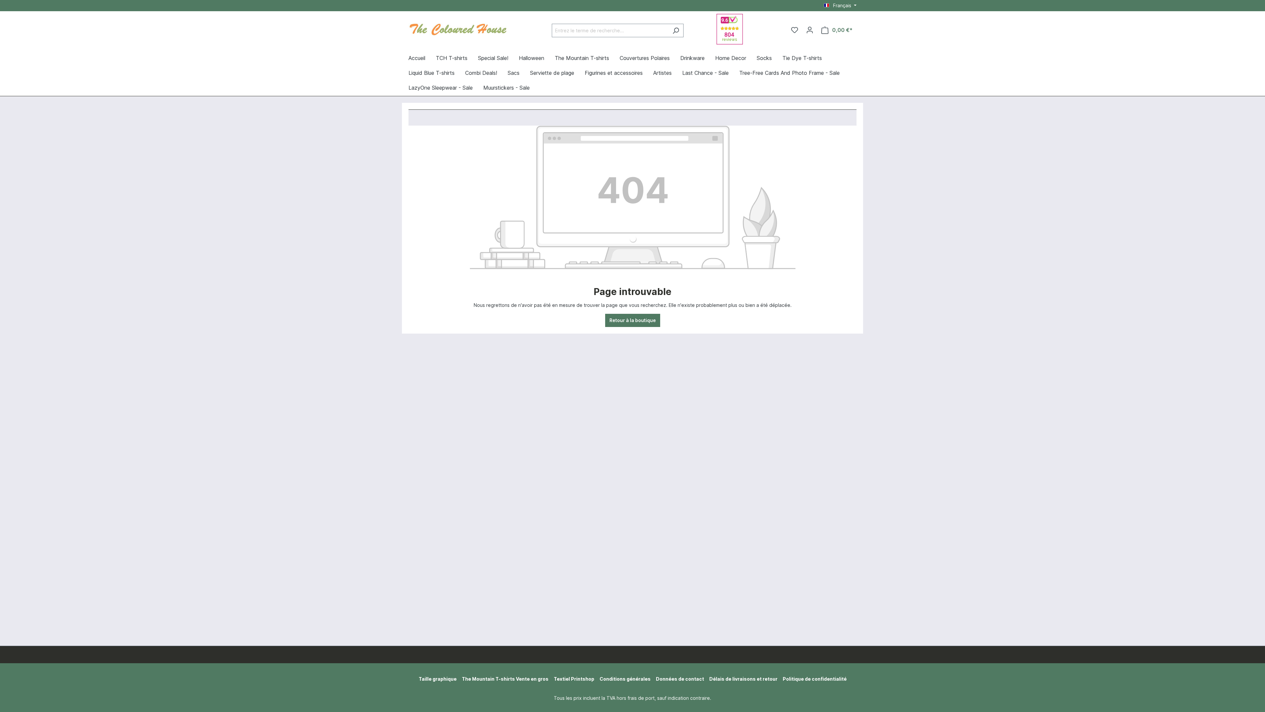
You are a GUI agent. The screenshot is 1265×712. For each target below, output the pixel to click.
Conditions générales (625, 679)
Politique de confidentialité (815, 679)
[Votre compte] (809, 30)
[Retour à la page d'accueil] (457, 28)
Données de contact (680, 679)
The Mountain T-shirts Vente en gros (505, 679)
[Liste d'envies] (794, 30)
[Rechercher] (676, 30)
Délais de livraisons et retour (743, 679)
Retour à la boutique (632, 320)
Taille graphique (438, 679)
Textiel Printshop (574, 679)
